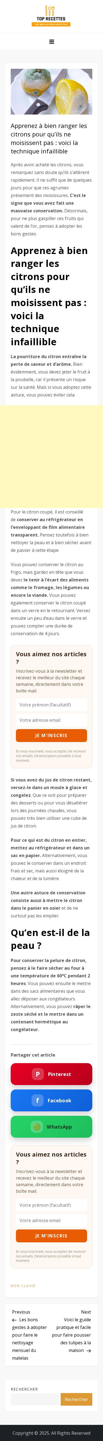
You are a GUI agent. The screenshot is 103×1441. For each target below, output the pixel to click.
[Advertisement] (51, 456)
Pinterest (53, 1073)
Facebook (53, 1100)
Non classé (23, 1286)
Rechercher (24, 1389)
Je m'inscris (51, 735)
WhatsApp (52, 1126)
